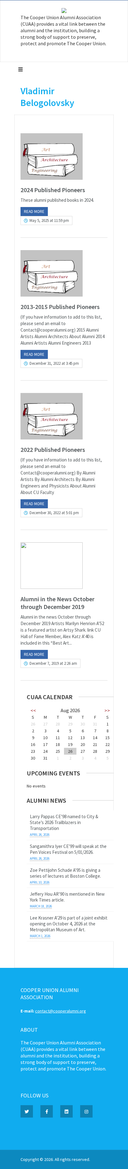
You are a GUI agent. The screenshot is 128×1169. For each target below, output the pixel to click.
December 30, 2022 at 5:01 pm (54, 512)
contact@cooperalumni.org (60, 1011)
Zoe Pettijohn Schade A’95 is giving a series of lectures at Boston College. (65, 873)
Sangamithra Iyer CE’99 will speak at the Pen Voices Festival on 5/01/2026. (68, 849)
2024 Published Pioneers (53, 190)
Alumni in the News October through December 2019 (57, 603)
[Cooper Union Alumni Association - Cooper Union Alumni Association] (64, 11)
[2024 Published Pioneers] (64, 156)
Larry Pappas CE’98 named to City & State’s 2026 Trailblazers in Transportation (64, 822)
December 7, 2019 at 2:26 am (53, 663)
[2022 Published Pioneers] (64, 416)
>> (107, 710)
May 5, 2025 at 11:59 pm (49, 220)
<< (33, 710)
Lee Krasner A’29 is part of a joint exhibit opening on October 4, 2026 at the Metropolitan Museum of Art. (68, 924)
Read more (34, 211)
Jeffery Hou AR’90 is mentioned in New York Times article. (67, 897)
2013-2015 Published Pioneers (60, 307)
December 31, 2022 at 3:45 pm (54, 363)
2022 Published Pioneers (53, 449)
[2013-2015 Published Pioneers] (64, 273)
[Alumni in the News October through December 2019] (64, 565)
